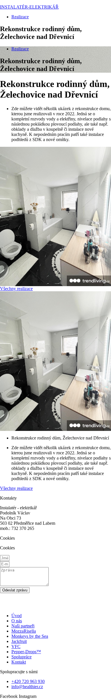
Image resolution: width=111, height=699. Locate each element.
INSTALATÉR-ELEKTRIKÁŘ (29, 7)
